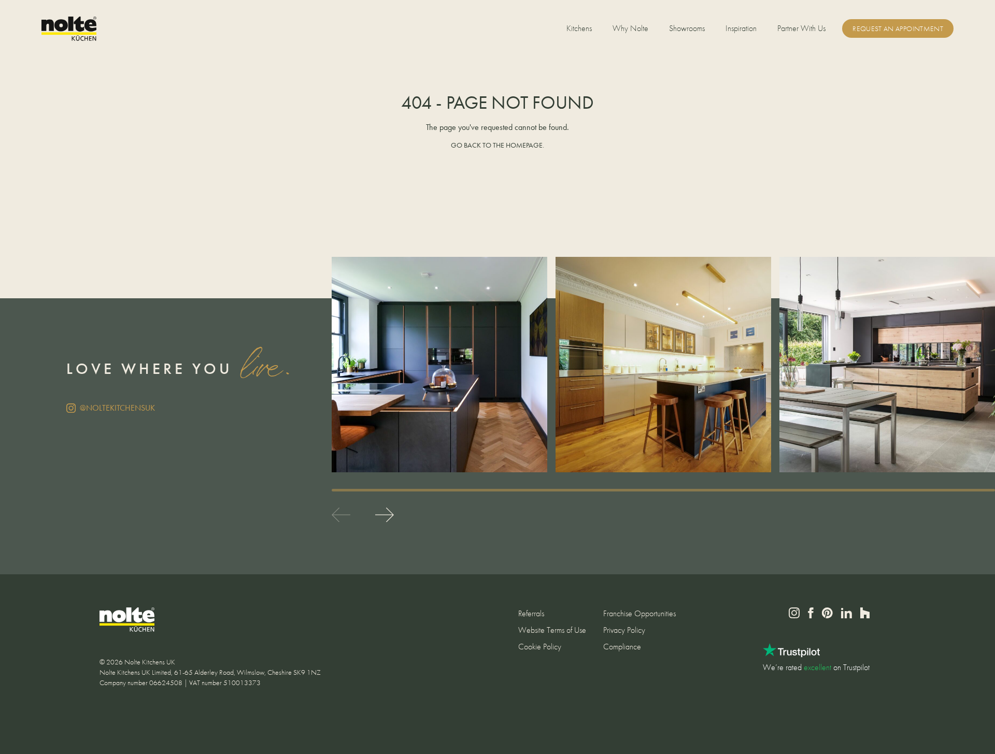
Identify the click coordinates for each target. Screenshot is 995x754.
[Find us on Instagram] (794, 612)
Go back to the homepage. (497, 145)
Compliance (622, 646)
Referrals (531, 613)
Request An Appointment (897, 28)
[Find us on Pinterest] (827, 612)
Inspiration (741, 28)
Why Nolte (630, 28)
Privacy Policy (624, 630)
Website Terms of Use (552, 630)
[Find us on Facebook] (811, 612)
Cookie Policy (539, 646)
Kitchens (579, 28)
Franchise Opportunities (639, 613)
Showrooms (687, 28)
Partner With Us (801, 28)
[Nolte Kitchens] (68, 29)
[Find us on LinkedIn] (846, 613)
